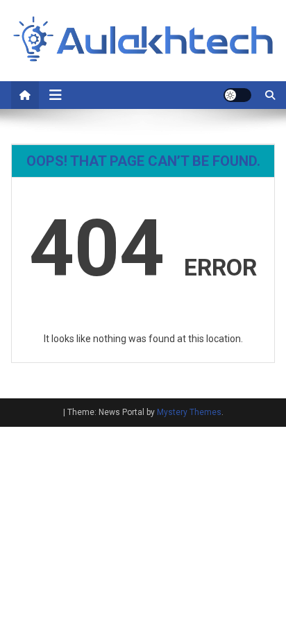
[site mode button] (237, 95)
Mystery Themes (189, 412)
